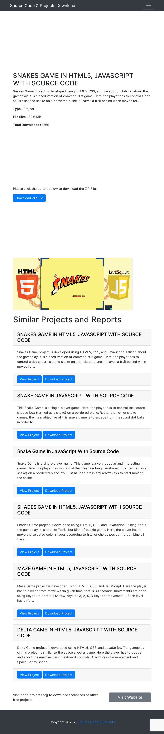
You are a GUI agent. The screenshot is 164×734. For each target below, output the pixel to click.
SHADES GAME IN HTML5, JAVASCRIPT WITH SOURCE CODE (79, 510)
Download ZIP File (29, 198)
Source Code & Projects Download (42, 5)
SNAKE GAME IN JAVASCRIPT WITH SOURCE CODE (75, 396)
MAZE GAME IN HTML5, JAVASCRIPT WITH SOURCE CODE (76, 571)
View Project (29, 379)
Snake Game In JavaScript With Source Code (68, 451)
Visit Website (130, 697)
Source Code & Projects (97, 722)
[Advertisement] (82, 44)
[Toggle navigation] (148, 6)
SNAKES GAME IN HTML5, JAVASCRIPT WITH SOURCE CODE (79, 337)
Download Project (58, 379)
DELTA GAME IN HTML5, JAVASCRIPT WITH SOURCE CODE (77, 632)
